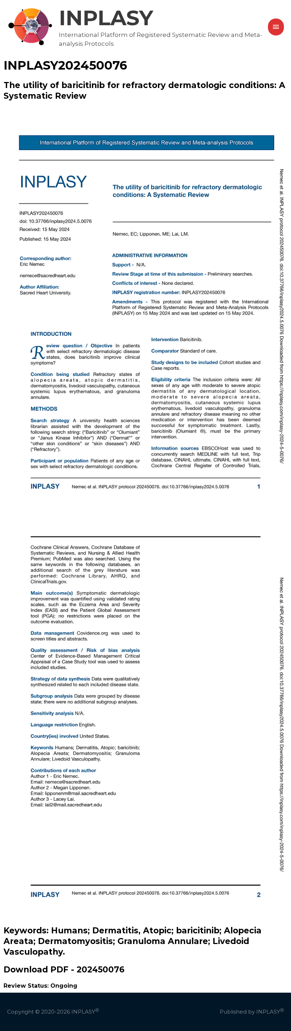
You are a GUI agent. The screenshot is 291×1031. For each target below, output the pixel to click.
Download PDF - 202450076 (64, 970)
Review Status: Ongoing (40, 985)
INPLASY (106, 18)
